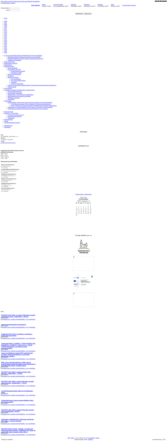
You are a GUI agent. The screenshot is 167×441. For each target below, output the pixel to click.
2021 (5, 44)
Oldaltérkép (7, 127)
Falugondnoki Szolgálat (14, 69)
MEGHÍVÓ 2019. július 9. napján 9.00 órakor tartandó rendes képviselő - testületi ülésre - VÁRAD (17, 382)
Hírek (5, 18)
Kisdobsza (87, 4)
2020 (5, 43)
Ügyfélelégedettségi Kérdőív (12, 122)
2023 (5, 48)
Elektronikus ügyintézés (10, 63)
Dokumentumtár (8, 111)
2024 (5, 49)
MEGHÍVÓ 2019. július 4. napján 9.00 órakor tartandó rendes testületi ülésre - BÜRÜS (17, 410)
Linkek (6, 121)
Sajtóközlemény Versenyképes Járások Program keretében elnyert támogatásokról (30, 102)
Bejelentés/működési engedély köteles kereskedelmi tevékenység (25, 58)
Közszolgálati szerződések (15, 93)
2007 (5, 23)
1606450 (90, 439)
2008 (5, 24)
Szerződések (11, 99)
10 (83, 438)
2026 (5, 52)
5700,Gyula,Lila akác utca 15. (16, 115)
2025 (5, 51)
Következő (92, 438)
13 (88, 438)
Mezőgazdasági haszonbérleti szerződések (19, 96)
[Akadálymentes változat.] (8, 3)
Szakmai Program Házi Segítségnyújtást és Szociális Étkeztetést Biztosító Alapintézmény (32, 85)
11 (84, 438)
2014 (5, 34)
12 (86, 438)
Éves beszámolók (16, 79)
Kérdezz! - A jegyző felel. (11, 113)
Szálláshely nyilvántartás (14, 60)
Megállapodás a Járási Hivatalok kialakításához (20, 94)
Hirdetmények (8, 65)
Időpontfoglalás (8, 119)
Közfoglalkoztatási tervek (15, 91)
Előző (72, 438)
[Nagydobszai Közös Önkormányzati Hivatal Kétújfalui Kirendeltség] (20, 1)
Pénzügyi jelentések (13, 77)
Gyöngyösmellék (58, 4)
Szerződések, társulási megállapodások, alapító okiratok (19, 90)
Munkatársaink (8, 125)
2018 (5, 40)
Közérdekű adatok (9, 66)
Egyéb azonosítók (12, 68)
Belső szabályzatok (9, 62)
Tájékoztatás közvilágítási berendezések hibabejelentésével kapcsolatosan (28, 108)
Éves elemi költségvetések (18, 80)
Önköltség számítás (16, 72)
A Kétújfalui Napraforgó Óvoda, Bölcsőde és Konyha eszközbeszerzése (31, 104)
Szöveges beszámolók (17, 83)
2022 (5, 46)
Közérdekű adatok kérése (15, 116)
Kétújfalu (73, 4)
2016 (5, 37)
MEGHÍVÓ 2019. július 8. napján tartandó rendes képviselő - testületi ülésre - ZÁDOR (16, 372)
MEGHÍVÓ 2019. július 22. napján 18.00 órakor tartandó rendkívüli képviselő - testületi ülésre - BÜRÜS (18, 315)
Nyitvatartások (8, 88)
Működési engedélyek (14, 98)
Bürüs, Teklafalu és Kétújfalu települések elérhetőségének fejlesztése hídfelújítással (34, 105)
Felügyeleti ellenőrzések (14, 74)
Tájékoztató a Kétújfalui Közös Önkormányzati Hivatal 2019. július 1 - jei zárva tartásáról (17, 420)
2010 (5, 27)
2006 (5, 21)
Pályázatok (11, 76)
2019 (5, 41)
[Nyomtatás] (4, 318)
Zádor (112, 4)
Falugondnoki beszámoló (18, 71)
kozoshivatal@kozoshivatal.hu (8, 142)
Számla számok (12, 87)
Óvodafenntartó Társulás (129, 5)
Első (69, 438)
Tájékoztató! (11, 118)
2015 (5, 35)
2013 (5, 32)
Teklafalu (100, 4)
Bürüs (43, 4)
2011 (5, 29)
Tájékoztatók (7, 101)
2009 (5, 26)
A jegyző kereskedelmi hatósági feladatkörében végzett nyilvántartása (23, 55)
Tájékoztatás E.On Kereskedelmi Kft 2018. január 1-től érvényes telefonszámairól (30, 107)
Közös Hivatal (35, 5)
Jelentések (14, 82)
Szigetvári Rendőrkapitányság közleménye (13, 324)
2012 (5, 30)
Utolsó (97, 438)
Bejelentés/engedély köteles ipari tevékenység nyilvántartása (24, 57)
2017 (5, 38)
